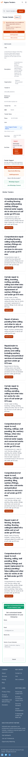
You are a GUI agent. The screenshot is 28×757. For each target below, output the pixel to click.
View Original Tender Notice (11, 127)
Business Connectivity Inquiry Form (19, 698)
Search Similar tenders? (17, 151)
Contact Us (18, 673)
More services (14, 37)
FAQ (16, 676)
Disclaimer (5, 705)
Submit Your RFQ (14, 31)
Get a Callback (19, 679)
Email (5, 627)
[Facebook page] (2, 755)
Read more (8, 227)
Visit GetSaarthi (6, 735)
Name (5, 620)
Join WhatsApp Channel (14, 185)
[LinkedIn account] (10, 755)
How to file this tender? (14, 178)
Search (21, 11)
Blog (3, 682)
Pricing (4, 679)
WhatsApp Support (14, 181)
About (4, 673)
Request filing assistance (14, 167)
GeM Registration (14, 34)
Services (4, 676)
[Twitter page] (6, 755)
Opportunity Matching (14, 171)
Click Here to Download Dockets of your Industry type (14, 606)
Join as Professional (8, 738)
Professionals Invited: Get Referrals (19, 715)
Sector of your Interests (10, 642)
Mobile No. (7, 634)
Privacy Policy (6, 691)
